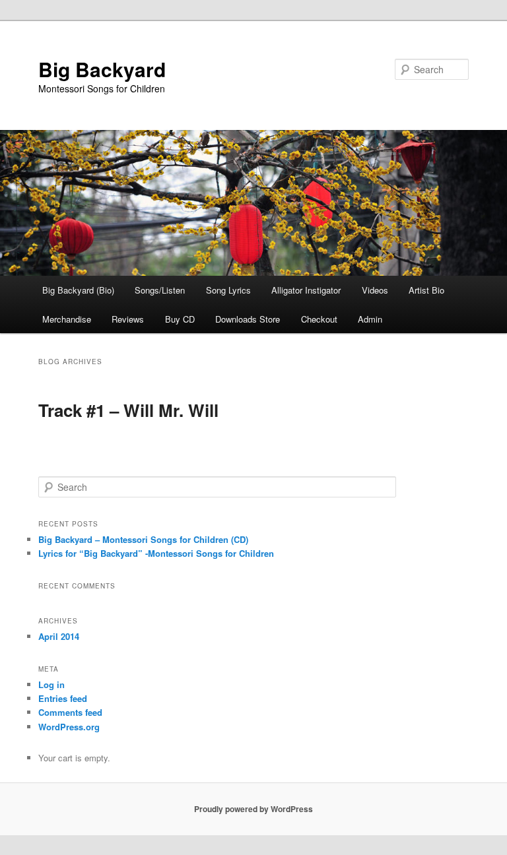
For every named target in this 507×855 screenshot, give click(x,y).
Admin (370, 319)
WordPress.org (69, 726)
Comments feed (70, 712)
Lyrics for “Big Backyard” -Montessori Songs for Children (156, 553)
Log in (51, 684)
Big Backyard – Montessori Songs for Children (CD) (143, 539)
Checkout (319, 319)
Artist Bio (426, 290)
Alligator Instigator (306, 290)
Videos (375, 290)
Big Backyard (102, 69)
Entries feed (62, 698)
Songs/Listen (160, 290)
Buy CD (180, 319)
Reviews (128, 319)
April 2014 (58, 636)
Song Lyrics (228, 290)
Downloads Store (247, 319)
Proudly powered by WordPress (253, 809)
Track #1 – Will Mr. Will (128, 410)
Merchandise (66, 319)
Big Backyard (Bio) (78, 290)
